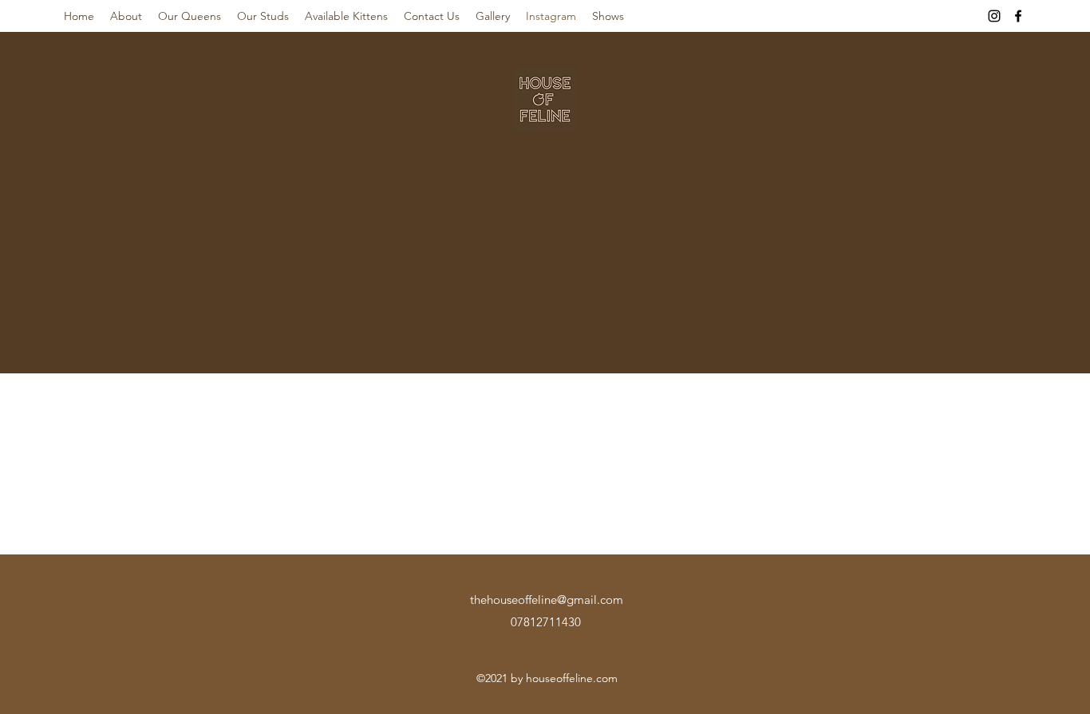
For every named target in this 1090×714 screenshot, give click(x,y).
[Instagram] (994, 16)
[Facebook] (1018, 16)
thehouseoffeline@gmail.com (546, 599)
